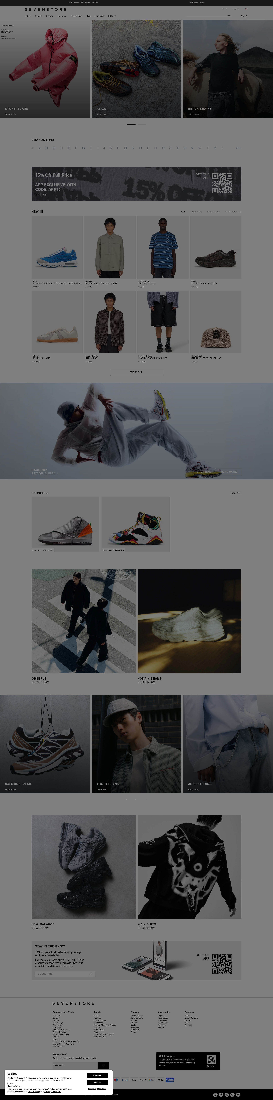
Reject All (97, 1082)
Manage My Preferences (97, 1089)
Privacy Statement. (52, 1092)
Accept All (97, 1075)
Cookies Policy (14, 1086)
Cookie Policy (34, 1092)
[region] (59, 1082)
